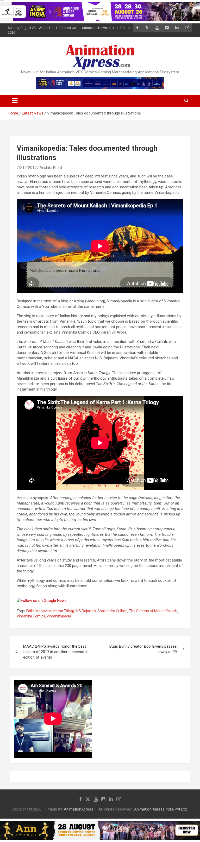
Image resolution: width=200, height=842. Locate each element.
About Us (46, 28)
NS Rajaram (86, 611)
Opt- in (125, 28)
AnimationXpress (78, 809)
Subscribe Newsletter (98, 28)
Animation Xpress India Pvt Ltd (160, 809)
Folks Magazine (39, 611)
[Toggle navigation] (14, 101)
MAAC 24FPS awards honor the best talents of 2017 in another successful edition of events (55, 652)
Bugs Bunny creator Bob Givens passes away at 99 (143, 649)
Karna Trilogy (64, 611)
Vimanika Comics (31, 616)
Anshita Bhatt (51, 167)
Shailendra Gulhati (112, 611)
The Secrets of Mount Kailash (153, 611)
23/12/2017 (26, 167)
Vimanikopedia (59, 616)
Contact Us (67, 28)
